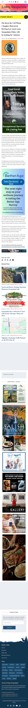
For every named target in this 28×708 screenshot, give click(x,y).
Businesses (5, 664)
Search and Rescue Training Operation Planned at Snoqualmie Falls (14, 288)
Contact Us (4, 657)
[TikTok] (10, 260)
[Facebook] (5, 260)
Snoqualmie (5, 675)
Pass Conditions (18, 670)
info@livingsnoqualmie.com (8, 692)
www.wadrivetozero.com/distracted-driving (13, 246)
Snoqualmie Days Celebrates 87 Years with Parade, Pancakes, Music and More (13, 313)
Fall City (4, 667)
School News (19, 672)
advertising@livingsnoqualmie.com (10, 695)
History (17, 667)
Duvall (17, 664)
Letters (22, 667)
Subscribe (9, 627)
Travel (3, 678)
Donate (3, 647)
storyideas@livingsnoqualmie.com (10, 694)
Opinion (11, 670)
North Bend (20, 38)
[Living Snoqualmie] (14, 7)
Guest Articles (11, 667)
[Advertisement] (14, 356)
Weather (9, 678)
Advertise (4, 650)
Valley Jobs (4, 652)
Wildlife (14, 678)
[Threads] (3, 260)
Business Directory (6, 655)
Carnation (12, 664)
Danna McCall (13, 38)
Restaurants (12, 672)
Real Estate (4, 672)
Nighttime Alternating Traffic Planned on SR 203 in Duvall (13, 339)
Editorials (23, 664)
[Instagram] (8, 260)
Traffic (22, 675)
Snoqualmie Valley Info (16, 284)
